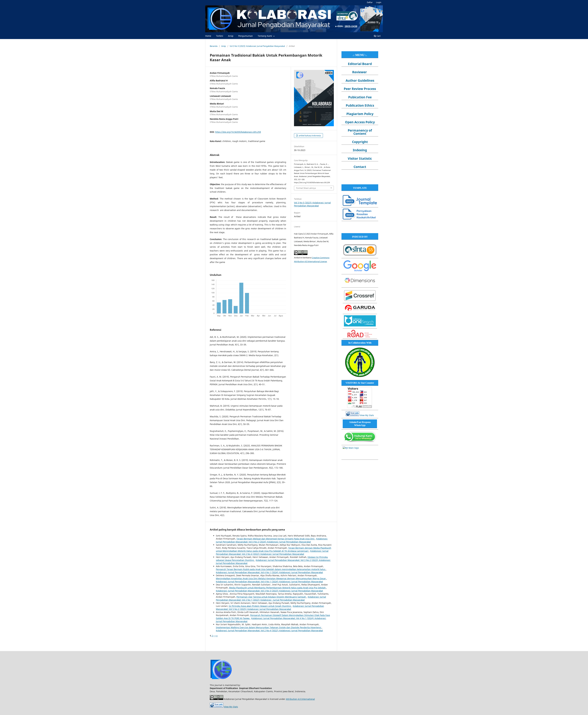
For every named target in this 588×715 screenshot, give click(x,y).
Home (208, 35)
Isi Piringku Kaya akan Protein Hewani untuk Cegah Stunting (260, 606)
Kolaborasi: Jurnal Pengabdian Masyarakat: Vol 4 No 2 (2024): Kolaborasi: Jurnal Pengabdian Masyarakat (272, 540)
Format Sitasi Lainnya (306, 188)
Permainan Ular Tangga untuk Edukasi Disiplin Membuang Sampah (271, 596)
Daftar (370, 2)
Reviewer (359, 72)
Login (378, 2)
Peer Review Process (360, 89)
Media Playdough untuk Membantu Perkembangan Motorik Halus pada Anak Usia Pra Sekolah (277, 587)
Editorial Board (360, 64)
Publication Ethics (360, 105)
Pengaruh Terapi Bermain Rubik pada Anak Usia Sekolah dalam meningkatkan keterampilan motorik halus (271, 569)
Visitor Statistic (360, 158)
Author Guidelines (360, 80)
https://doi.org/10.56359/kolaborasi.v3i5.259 (238, 131)
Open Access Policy (360, 122)
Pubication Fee (360, 97)
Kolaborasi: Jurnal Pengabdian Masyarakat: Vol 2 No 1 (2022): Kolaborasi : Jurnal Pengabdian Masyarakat (271, 598)
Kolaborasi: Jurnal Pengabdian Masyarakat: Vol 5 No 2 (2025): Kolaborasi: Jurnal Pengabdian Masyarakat (270, 608)
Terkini (219, 35)
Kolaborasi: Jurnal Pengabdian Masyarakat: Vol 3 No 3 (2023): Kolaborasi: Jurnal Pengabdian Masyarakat (269, 590)
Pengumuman (245, 35)
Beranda (213, 46)
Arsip (230, 35)
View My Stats (367, 415)
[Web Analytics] (352, 415)
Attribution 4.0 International (300, 699)
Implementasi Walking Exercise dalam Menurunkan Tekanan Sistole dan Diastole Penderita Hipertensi (269, 627)
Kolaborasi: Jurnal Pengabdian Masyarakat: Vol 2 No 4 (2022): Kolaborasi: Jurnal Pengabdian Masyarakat (272, 552)
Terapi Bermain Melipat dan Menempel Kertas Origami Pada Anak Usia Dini (275, 538)
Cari (378, 35)
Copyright (360, 142)
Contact (360, 167)
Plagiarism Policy (359, 114)
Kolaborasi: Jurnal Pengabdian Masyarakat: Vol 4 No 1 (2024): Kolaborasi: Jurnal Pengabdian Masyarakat (269, 572)
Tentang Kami (265, 35)
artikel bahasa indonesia (309, 135)
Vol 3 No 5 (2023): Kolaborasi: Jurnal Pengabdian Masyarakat (257, 46)
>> (216, 635)
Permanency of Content (360, 132)
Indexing (360, 150)
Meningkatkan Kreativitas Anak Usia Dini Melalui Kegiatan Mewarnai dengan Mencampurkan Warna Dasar (271, 578)
